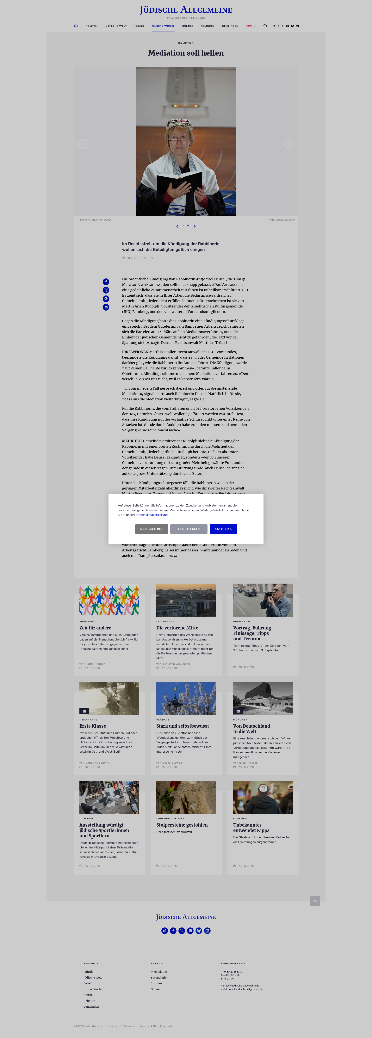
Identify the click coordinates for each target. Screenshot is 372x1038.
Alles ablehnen (151, 529)
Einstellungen (189, 529)
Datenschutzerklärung (152, 515)
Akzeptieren (223, 529)
